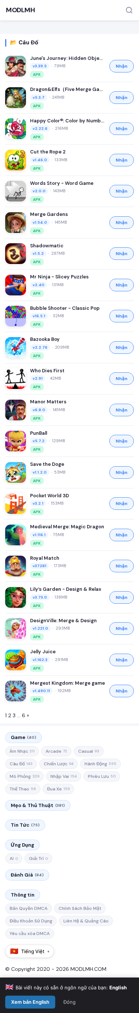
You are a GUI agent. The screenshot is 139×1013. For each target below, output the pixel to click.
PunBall (38, 433)
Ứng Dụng (22, 845)
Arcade (56, 751)
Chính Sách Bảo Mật (80, 908)
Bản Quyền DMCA (28, 908)
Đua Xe (58, 789)
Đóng (69, 1002)
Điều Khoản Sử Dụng (31, 921)
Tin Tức (25, 825)
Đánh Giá (27, 875)
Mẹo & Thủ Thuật (38, 805)
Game (23, 737)
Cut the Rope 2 (48, 152)
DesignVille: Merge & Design (63, 620)
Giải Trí (38, 858)
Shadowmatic (46, 246)
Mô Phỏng (24, 776)
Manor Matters (48, 402)
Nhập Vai (63, 776)
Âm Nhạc (22, 751)
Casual (88, 751)
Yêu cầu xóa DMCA (30, 933)
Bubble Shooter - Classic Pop (65, 308)
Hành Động (100, 764)
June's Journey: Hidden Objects (67, 58)
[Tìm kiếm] (129, 10)
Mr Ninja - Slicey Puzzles (59, 277)
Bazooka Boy (45, 339)
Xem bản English (30, 1002)
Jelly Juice (43, 651)
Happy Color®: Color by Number (67, 121)
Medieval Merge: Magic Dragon (67, 527)
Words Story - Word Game (61, 183)
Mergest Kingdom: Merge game (67, 683)
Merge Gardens (49, 214)
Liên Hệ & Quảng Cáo (86, 921)
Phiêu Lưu (102, 776)
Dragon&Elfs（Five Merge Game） (67, 89)
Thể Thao (23, 789)
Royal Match (44, 558)
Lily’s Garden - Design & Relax (65, 589)
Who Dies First (47, 370)
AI (14, 858)
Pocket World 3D (49, 495)
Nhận (122, 66)
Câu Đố (21, 764)
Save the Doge (47, 464)
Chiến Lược (58, 764)
